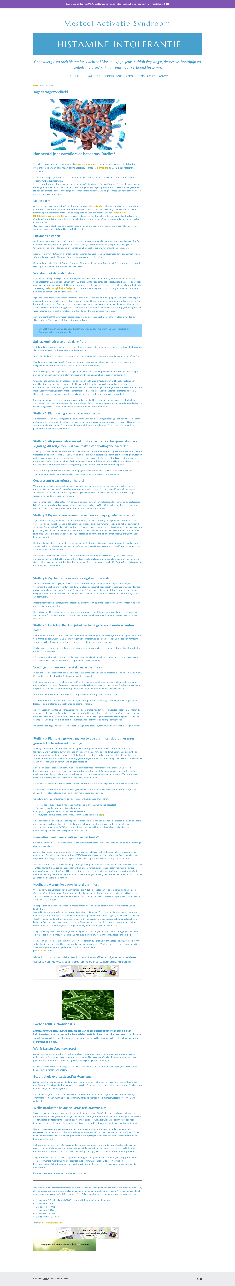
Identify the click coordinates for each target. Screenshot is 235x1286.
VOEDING (93, 75)
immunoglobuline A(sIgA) (61, 288)
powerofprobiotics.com (51, 1222)
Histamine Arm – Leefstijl (119, 75)
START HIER (74, 75)
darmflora (102, 167)
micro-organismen (84, 164)
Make (45, 1279)
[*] (102, 814)
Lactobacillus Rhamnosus (54, 1024)
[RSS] (198, 1279)
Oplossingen (146, 75)
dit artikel (42, 950)
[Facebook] (201, 1279)
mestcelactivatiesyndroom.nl (112, 961)
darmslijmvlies (96, 206)
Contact (163, 75)
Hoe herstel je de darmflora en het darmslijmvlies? (74, 153)
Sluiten (165, 3)
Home (35, 86)
